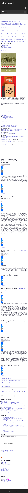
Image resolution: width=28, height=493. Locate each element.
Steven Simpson (17, 50)
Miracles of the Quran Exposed (8, 124)
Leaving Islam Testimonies (7, 47)
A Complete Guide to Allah (7, 116)
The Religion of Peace (6, 481)
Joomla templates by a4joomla (14, 491)
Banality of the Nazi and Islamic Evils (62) (9, 406)
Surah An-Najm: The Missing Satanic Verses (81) (10, 402)
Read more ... (3, 193)
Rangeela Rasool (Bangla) (7, 141)
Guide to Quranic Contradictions (8, 114)
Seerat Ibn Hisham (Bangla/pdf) (7, 143)
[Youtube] (25, 8)
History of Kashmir (5, 469)
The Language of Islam (6, 382)
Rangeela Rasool (5, 139)
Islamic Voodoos (5, 115)
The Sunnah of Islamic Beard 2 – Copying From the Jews (13, 41)
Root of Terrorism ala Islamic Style (8, 117)
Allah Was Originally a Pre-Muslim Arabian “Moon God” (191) (12, 412)
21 (17, 391)
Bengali (14, 133)
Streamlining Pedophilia (6, 378)
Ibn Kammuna (11, 51)
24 (24, 391)
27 (7, 393)
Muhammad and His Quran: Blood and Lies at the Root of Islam (14, 129)
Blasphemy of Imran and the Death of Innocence (11, 21)
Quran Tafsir (4, 463)
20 (14, 391)
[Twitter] (14, 169)
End (14, 393)
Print (21, 158)
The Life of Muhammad (6, 144)
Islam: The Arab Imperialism (6, 133)
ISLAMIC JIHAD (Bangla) (6, 111)
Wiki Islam (3, 484)
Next (10, 393)
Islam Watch (7, 3)
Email (25, 158)
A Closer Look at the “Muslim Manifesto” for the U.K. (12, 380)
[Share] (14, 174)
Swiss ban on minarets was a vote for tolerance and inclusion (13, 39)
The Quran (4, 462)
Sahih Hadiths (4, 468)
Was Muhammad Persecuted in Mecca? (9, 29)
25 (2, 393)
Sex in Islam (4, 482)
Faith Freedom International (7, 480)
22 (19, 391)
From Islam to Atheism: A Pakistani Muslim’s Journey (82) (12, 403)
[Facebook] (14, 167)
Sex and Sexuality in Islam (7, 118)
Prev (6, 391)
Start (3, 391)
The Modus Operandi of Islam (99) (7, 407)
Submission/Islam (5, 467)
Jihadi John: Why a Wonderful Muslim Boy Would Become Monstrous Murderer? (13, 386)
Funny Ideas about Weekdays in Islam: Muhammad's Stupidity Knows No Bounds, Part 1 (12, 161)
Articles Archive (5, 45)
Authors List (4, 46)
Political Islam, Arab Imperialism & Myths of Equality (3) (11, 409)
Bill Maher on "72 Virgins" (7, 451)
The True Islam (4, 479)
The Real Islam (4, 478)
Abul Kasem (23, 50)
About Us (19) (4, 401)
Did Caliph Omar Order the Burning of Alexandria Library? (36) (12, 408)
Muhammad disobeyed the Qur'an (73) (8, 410)
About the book (4, 50)
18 (9, 391)
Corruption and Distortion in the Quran (9, 126)
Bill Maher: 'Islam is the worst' (7, 450)
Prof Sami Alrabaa (4, 51)
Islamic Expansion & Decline (7, 472)
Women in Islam (5, 121)
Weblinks (25, 485)
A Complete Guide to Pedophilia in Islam (9, 125)
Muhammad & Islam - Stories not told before (10, 130)
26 (5, 393)
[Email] (14, 171)
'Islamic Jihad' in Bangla (6, 75)
